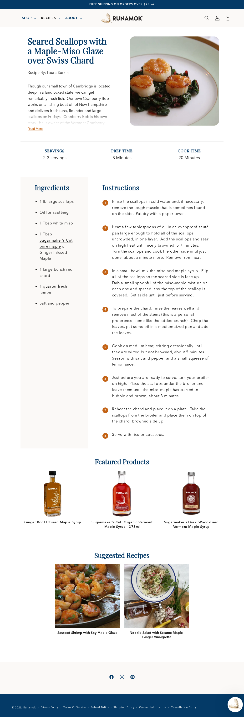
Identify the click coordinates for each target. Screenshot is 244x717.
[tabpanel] (52, 497)
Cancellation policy (184, 707)
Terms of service (74, 707)
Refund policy (100, 707)
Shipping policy (123, 707)
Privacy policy (50, 707)
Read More (35, 129)
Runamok (29, 707)
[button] (28, 18)
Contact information (152, 707)
